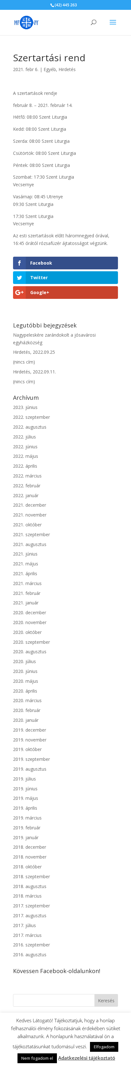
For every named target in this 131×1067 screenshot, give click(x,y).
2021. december (29, 505)
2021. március (27, 583)
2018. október (27, 867)
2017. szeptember (31, 906)
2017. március (27, 935)
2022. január (25, 495)
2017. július (24, 925)
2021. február (26, 593)
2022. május (25, 456)
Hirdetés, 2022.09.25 (34, 352)
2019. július (24, 779)
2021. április (25, 573)
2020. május (25, 681)
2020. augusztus (29, 652)
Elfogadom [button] (104, 1047)
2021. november (29, 515)
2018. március (27, 896)
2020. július (24, 661)
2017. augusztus (29, 915)
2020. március (27, 700)
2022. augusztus (29, 427)
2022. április (25, 466)
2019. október (27, 749)
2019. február (26, 828)
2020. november (29, 622)
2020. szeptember (31, 642)
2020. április (25, 691)
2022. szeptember (31, 417)
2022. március (27, 476)
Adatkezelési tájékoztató (86, 1058)
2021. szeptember (31, 534)
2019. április (25, 808)
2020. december (29, 612)
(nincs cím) (24, 362)
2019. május (25, 798)
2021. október (27, 525)
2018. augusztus (29, 886)
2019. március (27, 818)
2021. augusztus (29, 544)
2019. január (25, 837)
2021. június (25, 554)
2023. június (25, 407)
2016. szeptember (31, 945)
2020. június (25, 671)
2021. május (25, 564)
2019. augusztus (29, 769)
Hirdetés (67, 69)
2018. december (29, 847)
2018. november (29, 857)
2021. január (25, 603)
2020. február (26, 710)
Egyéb (50, 69)
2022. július (24, 437)
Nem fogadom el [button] (37, 1058)
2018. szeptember (31, 876)
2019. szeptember (31, 759)
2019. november (29, 740)
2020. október (27, 632)
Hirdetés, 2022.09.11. (34, 372)
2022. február (26, 486)
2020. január (25, 720)
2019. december (29, 730)
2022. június (25, 447)
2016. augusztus (29, 955)
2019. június (25, 789)
